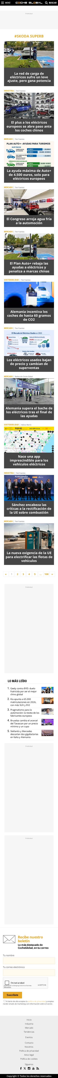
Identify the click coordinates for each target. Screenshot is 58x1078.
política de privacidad (37, 1001)
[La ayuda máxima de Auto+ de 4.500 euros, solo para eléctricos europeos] (29, 154)
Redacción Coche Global (24, 377)
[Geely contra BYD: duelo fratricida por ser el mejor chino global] (47, 690)
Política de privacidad (29, 1050)
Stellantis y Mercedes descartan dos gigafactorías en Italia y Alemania (24, 734)
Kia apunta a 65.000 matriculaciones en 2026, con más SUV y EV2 (23, 702)
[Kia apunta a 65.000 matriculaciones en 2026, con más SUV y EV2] (47, 701)
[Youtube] (33, 1069)
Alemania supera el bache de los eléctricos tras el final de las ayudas (29, 412)
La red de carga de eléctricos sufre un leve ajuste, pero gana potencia (29, 77)
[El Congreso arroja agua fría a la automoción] (29, 202)
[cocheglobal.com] (29, 3)
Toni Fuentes (36, 42)
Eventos (29, 1037)
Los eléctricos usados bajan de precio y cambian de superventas (29, 364)
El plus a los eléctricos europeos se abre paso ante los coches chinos (29, 126)
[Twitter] (25, 1069)
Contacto (29, 1042)
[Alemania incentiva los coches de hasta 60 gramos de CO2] (29, 295)
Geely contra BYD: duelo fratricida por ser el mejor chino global (23, 691)
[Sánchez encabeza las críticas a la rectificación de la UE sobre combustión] (29, 488)
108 (46, 574)
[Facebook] (20, 1069)
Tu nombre (8, 955)
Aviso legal (29, 1054)
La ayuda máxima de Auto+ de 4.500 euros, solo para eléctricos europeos (29, 174)
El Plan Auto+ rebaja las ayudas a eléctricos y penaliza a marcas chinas (29, 267)
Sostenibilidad (11, 280)
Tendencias (23, 42)
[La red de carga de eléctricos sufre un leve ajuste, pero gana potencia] (29, 54)
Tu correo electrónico (14, 967)
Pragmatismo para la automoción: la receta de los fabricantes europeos (24, 712)
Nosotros (29, 1046)
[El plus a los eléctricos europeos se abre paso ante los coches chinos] (29, 106)
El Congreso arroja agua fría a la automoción (29, 221)
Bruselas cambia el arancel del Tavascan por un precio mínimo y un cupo (24, 723)
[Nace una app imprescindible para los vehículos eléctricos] (29, 440)
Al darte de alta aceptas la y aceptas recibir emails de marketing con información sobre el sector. (28, 1002)
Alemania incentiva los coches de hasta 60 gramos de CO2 (29, 315)
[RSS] (38, 1069)
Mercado (8, 139)
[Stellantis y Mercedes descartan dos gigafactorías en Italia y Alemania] (47, 733)
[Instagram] (29, 1069)
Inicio (29, 1019)
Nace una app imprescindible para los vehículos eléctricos (29, 460)
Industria (9, 91)
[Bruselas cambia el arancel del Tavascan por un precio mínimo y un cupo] (47, 722)
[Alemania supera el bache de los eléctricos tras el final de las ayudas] (29, 391)
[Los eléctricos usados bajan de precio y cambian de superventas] (29, 343)
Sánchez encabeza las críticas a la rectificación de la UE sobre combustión (29, 508)
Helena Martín (26, 425)
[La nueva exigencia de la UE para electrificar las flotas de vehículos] (29, 536)
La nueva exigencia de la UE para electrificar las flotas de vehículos (29, 557)
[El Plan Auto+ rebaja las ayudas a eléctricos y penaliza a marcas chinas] (29, 247)
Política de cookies (29, 1058)
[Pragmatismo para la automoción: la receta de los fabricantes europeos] (47, 711)
